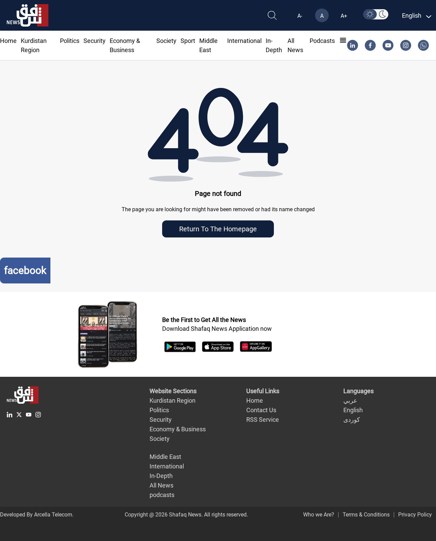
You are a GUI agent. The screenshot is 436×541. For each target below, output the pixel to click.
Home (8, 40)
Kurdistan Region (173, 400)
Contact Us (261, 410)
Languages (358, 391)
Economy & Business (178, 429)
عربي (350, 400)
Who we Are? (318, 514)
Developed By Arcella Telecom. (37, 514)
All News (161, 485)
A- (299, 16)
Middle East (165, 456)
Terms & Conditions (366, 514)
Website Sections (173, 391)
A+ (344, 16)
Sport (188, 40)
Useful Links (262, 391)
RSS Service (262, 419)
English (353, 410)
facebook (25, 270)
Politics (69, 40)
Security (94, 40)
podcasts (322, 40)
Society (166, 40)
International (244, 40)
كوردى (351, 419)
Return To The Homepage (218, 229)
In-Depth (161, 475)
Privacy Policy (415, 514)
